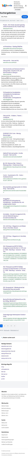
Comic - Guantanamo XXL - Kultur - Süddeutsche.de (13, 176)
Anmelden (17, 9)
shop (2, 367)
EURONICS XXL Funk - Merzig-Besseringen (12, 134)
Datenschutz (5, 437)
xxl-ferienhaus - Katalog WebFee (12, 46)
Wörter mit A (5, 413)
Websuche (4, 422)
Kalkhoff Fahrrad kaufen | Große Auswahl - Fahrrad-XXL (13, 154)
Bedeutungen (5, 410)
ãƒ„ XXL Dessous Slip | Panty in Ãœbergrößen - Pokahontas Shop (13, 164)
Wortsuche (17, 2)
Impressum (5, 435)
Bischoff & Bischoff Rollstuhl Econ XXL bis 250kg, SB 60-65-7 (14, 300)
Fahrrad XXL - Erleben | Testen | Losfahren (12, 116)
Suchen (25, 16)
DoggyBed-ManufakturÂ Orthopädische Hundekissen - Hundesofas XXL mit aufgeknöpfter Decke (13, 201)
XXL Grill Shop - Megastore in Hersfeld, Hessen (14, 237)
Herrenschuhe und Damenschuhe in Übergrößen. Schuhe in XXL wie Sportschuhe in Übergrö (14, 70)
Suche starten (5, 427)
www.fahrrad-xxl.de (6, 346)
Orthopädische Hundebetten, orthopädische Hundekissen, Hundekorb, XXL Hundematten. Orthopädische (12, 94)
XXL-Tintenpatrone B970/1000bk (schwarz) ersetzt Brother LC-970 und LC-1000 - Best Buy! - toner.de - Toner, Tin (14, 269)
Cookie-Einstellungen (7, 444)
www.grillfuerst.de (6, 353)
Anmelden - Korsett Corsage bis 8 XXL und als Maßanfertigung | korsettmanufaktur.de (14, 215)
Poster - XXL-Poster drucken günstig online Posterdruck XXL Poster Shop (14, 25)
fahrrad (3, 371)
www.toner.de (4, 356)
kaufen (3, 376)
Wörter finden (5, 406)
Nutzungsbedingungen (8, 439)
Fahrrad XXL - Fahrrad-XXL (11, 60)
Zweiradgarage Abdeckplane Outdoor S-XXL (14, 315)
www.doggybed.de (6, 348)
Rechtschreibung (18, 6)
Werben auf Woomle (7, 442)
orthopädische (5, 369)
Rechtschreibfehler (19, 7)
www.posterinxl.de (6, 358)
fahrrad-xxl (4, 374)
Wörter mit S (5, 415)
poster (3, 379)
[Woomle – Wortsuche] (7, 6)
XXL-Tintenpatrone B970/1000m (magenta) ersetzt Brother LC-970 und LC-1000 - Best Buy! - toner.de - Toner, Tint (14, 248)
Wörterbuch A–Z (14, 330)
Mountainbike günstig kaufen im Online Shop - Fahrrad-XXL (15, 188)
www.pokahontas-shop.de (8, 351)
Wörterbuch (17, 4)
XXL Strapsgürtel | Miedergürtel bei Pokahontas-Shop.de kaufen (13, 288)
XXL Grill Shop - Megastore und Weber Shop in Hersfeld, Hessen (14, 227)
